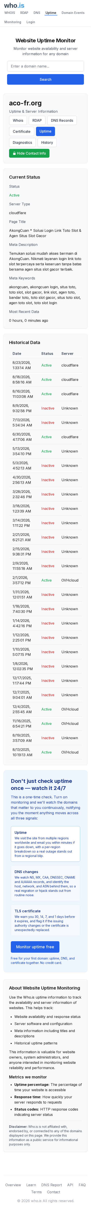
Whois (18, 120)
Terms (36, 1192)
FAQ (82, 1185)
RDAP (24, 13)
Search (45, 79)
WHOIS (9, 13)
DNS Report (51, 1185)
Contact (53, 1192)
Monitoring (12, 22)
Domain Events (73, 13)
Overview (13, 1185)
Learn (31, 1185)
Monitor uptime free (35, 947)
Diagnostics (22, 142)
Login (31, 22)
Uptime (51, 13)
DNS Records (62, 120)
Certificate (21, 131)
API (70, 1185)
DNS (37, 13)
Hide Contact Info (31, 153)
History (47, 142)
